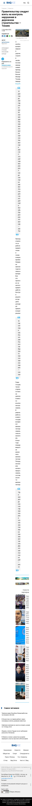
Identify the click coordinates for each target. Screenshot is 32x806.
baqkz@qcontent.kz (7, 778)
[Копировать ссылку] (12, 36)
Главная (4, 8)
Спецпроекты (24, 753)
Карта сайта (4, 789)
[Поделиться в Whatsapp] (9, 36)
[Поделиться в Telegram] (5, 36)
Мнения (26, 750)
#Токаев (4, 50)
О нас (6, 760)
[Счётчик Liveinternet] (5, 791)
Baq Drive (14, 760)
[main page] (14, 3)
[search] (28, 3)
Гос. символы (22, 757)
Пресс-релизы (10, 757)
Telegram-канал (6, 65)
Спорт (15, 753)
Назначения (8, 750)
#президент (5, 48)
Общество (6, 753)
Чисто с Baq (24, 760)
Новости (10, 8)
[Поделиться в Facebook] (2, 36)
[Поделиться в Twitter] (7, 36)
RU (24, 3)
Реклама (3, 780)
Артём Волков (5, 42)
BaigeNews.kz (19, 84)
